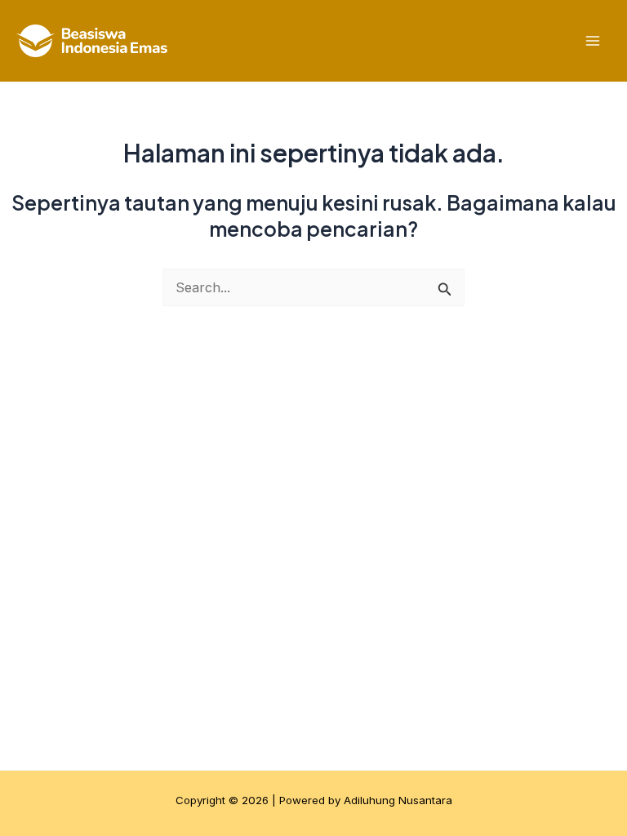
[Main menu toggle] (592, 41)
